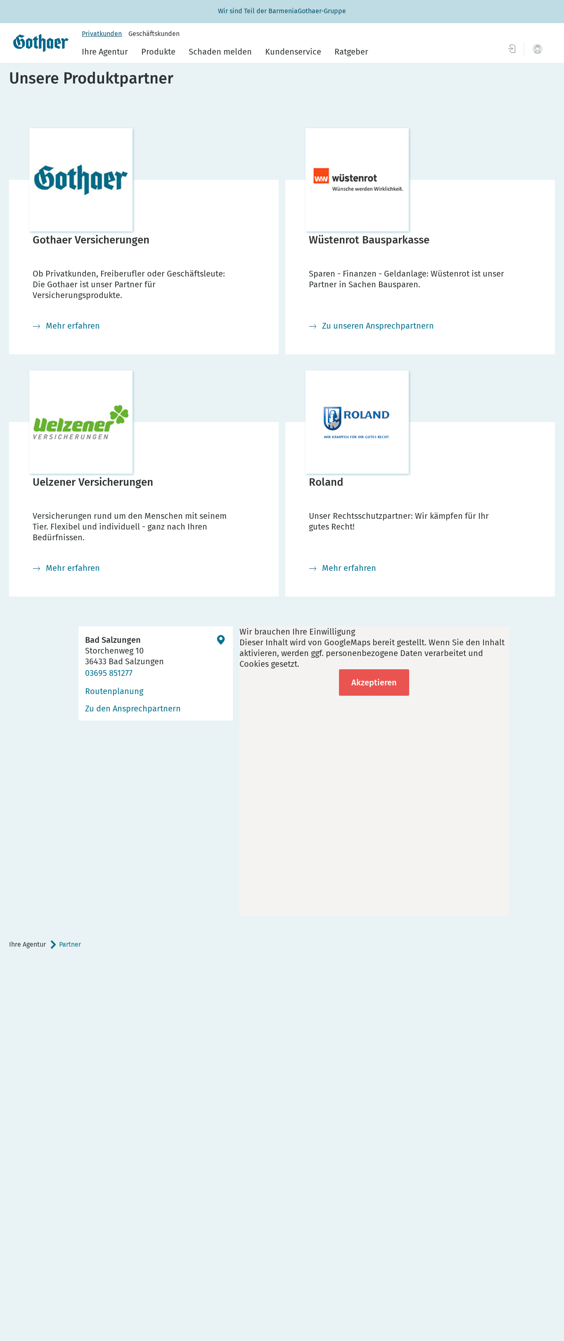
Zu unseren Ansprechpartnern (378, 326)
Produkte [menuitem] (158, 52)
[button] (537, 48)
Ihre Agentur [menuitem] (105, 52)
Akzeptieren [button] (374, 682)
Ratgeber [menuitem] (351, 52)
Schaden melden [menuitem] (220, 52)
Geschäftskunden (154, 34)
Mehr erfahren (73, 326)
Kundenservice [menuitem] (293, 52)
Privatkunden (102, 34)
